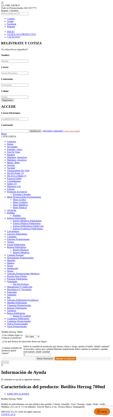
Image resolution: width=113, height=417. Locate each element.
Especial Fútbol (14, 178)
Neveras (11, 165)
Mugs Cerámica (20, 202)
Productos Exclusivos (17, 191)
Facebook (11, 24)
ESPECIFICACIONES (18, 394)
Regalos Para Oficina (17, 276)
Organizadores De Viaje (18, 170)
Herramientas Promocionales (20, 258)
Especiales (12, 292)
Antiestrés (11, 295)
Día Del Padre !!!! (15, 173)
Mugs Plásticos (20, 207)
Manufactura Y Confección (19, 287)
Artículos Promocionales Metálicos (23, 273)
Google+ (11, 18)
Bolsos (10, 144)
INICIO (10, 31)
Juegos (10, 271)
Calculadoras (13, 231)
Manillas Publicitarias (17, 302)
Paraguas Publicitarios (17, 279)
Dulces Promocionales (17, 324)
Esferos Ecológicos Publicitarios (28, 228)
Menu (4, 134)
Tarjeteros (11, 310)
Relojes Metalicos (21, 252)
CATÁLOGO (13, 37)
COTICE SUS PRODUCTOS (21, 34)
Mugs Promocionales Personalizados (24, 197)
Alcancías (11, 210)
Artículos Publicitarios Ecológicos (23, 300)
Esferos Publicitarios (16, 218)
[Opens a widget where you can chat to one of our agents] (102, 412)
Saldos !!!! (12, 184)
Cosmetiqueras (14, 181)
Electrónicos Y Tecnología (19, 289)
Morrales (11, 260)
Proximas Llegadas (22, 194)
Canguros (11, 141)
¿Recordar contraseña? (53, 131)
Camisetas (11, 236)
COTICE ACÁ (8, 414)
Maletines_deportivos (17, 157)
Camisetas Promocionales (19, 321)
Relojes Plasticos (21, 250)
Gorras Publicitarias (16, 244)
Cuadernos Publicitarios (18, 318)
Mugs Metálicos (20, 205)
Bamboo (11, 154)
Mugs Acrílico (19, 199)
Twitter (10, 21)
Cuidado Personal (15, 255)
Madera (10, 263)
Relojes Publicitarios (16, 247)
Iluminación (12, 268)
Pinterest (11, 26)
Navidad (11, 168)
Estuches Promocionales (18, 239)
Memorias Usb (14, 186)
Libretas (11, 189)
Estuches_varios (14, 149)
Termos (10, 242)
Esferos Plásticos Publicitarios (27, 223)
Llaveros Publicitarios (17, 234)
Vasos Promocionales (17, 326)
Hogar (10, 265)
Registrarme (7, 100)
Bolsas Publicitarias (16, 313)
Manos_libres (13, 162)
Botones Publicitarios (17, 308)
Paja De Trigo (13, 152)
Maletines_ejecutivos (16, 160)
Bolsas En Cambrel (22, 316)
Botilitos (11, 213)
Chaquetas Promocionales (19, 305)
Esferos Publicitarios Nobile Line (28, 226)
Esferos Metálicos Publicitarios (27, 221)
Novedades (12, 147)
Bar (8, 297)
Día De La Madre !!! (16, 176)
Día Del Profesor (21, 284)
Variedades (12, 281)
